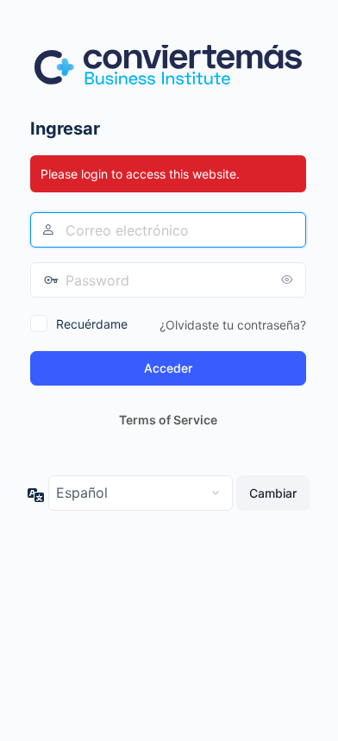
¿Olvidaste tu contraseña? (233, 324)
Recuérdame (92, 324)
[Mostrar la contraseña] (289, 279)
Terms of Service (168, 419)
